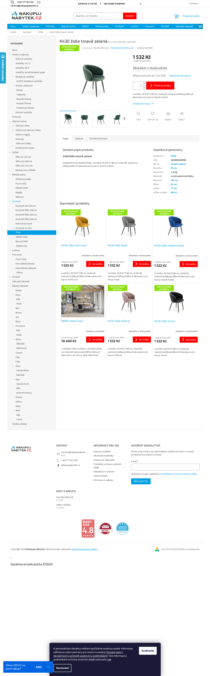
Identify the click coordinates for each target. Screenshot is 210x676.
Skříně (15, 152)
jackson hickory (24, 392)
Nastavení (62, 668)
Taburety (21, 94)
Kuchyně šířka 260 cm (26, 214)
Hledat (130, 15)
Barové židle (22, 241)
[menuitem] (13, 26)
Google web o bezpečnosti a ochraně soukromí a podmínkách (88, 654)
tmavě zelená (178, 164)
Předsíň (16, 277)
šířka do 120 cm (23, 157)
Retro (18, 339)
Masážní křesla (23, 99)
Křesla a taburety (24, 85)
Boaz (18, 295)
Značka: (145, 48)
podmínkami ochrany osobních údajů (179, 474)
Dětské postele (23, 179)
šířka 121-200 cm (24, 161)
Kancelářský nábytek (26, 268)
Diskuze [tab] (79, 138)
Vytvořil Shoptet (169, 549)
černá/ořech (22, 370)
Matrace (20, 197)
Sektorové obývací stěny (28, 130)
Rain (18, 379)
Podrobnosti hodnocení (122, 48)
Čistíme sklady (19, 424)
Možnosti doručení (180, 76)
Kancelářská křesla (25, 263)
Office (19, 272)
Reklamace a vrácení (104, 471)
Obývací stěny (23, 125)
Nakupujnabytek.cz (70, 465)
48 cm (174, 192)
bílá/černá (21, 348)
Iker (17, 308)
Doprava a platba (87, 3)
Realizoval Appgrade (189, 549)
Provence (20, 326)
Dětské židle (22, 188)
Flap (18, 357)
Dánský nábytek (20, 286)
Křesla (19, 90)
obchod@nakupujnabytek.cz (73, 454)
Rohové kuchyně (24, 223)
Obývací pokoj (19, 121)
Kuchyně (16, 201)
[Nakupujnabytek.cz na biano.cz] (88, 528)
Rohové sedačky (24, 59)
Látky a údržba (63, 505)
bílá (18, 299)
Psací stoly (21, 183)
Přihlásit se (141, 481)
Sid (17, 317)
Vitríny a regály (23, 134)
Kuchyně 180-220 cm (26, 206)
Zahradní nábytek (21, 281)
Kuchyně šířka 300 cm (26, 219)
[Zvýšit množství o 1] (144, 84)
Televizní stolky (23, 143)
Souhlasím (147, 651)
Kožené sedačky (24, 112)
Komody (20, 139)
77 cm (174, 188)
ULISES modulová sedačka (29, 81)
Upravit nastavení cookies (85, 549)
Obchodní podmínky (114, 3)
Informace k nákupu (103, 480)
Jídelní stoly (22, 237)
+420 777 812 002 (69, 460)
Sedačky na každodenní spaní (30, 72)
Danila (18, 290)
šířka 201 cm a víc (24, 165)
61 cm (174, 184)
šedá (18, 303)
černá (19, 419)
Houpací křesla (23, 103)
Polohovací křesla (25, 108)
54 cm (174, 168)
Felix (18, 361)
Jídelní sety (21, 246)
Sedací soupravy (20, 54)
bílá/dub (20, 343)
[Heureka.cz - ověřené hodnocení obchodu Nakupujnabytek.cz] (122, 528)
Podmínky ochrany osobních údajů (108, 466)
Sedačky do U (22, 68)
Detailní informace (142, 103)
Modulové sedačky (25, 77)
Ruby (18, 406)
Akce (14, 50)
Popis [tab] (66, 138)
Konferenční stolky (25, 148)
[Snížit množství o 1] (144, 87)
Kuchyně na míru (24, 228)
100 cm (174, 180)
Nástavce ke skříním (26, 170)
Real (18, 410)
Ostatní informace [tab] (99, 138)
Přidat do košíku (162, 85)
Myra (18, 321)
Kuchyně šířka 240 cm (26, 210)
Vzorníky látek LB (64, 497)
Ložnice (16, 250)
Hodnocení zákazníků (104, 460)
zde (109, 659)
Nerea (19, 312)
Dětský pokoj (18, 174)
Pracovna (17, 254)
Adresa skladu (101, 476)
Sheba (19, 397)
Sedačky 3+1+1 (23, 63)
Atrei (18, 366)
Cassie (19, 352)
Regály (19, 192)
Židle (18, 232)
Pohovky (16, 117)
